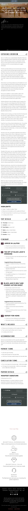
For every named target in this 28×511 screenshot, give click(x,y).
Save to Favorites (7, 195)
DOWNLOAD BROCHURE (14, 199)
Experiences (4, 488)
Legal (23, 490)
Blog (20, 490)
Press (24, 488)
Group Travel (19, 488)
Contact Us (10, 488)
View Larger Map (14, 428)
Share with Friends (20, 195)
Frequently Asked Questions (14, 490)
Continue (10, 508)
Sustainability (5, 490)
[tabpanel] (14, 26)
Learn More (17, 508)
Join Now (14, 1)
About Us (14, 488)
